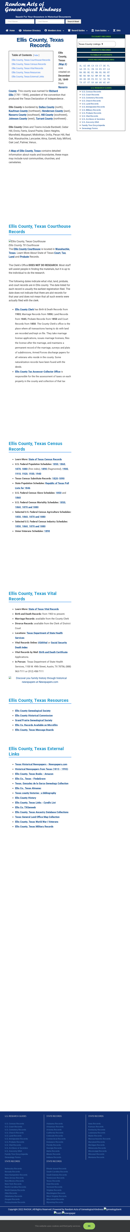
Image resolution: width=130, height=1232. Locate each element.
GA (80, 69)
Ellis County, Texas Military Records (34, 826)
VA (92, 82)
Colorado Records (54, 1136)
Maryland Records (96, 1142)
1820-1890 (58, 478)
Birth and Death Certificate (53, 652)
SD (104, 79)
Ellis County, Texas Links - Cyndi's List (35, 802)
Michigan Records (96, 1145)
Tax (64, 252)
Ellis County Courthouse (27, 249)
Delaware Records (54, 1142)
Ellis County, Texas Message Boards (34, 729)
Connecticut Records (56, 1139)
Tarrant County (44, 118)
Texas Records (53, 1181)
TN (108, 79)
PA (92, 79)
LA (108, 69)
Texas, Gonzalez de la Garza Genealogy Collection (41, 783)
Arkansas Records (55, 1127)
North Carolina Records (15, 1187)
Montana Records (96, 1157)
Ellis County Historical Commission (34, 715)
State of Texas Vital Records (44, 609)
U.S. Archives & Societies (93, 119)
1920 (25, 473)
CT (100, 65)
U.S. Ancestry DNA (90, 122)
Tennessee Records (55, 1178)
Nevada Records (12, 1172)
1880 (25, 469)
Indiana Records (53, 1157)
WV (100, 82)
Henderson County (52, 110)
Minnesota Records (97, 1148)
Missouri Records (96, 1154)
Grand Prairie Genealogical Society (33, 720)
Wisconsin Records (55, 1199)
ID (84, 69)
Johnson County (18, 118)
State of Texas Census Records (45, 459)
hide (36, 55)
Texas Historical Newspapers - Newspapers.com (41, 764)
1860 (62, 464)
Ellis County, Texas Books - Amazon (34, 773)
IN (92, 69)
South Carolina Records (57, 1172)
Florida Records (53, 1145)
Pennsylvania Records (15, 1202)
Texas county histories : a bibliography (35, 793)
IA (96, 69)
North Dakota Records (15, 1190)
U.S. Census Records (91, 92)
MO (104, 72)
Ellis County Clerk (24, 309)
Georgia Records (54, 1148)
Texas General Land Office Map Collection (37, 817)
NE (80, 75)
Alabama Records (54, 1123)
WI (104, 82)
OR (88, 79)
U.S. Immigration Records (93, 107)
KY (104, 69)
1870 (18, 469)
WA (96, 82)
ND (108, 75)
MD (84, 72)
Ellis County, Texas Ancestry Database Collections (41, 812)
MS (100, 72)
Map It (62, 64)
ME (88, 72)
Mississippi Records (97, 1151)
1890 (44, 469)
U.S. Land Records (90, 104)
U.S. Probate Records (91, 113)
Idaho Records (53, 1151)
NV (84, 75)
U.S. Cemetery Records (92, 98)
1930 (31, 473)
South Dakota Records (56, 1175)
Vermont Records (54, 1187)
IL (88, 69)
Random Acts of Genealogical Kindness (84, 1209)
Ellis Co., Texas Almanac (28, 788)
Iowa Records (94, 1123)
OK (84, 79)
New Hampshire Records (16, 1175)
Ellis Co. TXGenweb (25, 807)
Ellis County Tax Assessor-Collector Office (37, 371)
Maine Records (95, 1136)
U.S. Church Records (91, 101)
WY (108, 82)
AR (88, 65)
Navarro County (17, 114)
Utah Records (52, 1184)
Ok (89, 1226)
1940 (38, 473)
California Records (54, 1133)
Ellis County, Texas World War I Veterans (36, 821)
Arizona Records (54, 1130)
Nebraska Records (13, 1169)
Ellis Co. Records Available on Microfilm (36, 725)
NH (88, 75)
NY (100, 75)
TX (80, 82)
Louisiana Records (96, 1133)
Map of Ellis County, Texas (26, 150)
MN (96, 72)
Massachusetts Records (99, 1139)
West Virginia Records (56, 1196)
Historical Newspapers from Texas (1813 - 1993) (41, 769)
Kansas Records (96, 1127)
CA (92, 65)
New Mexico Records (14, 1181)
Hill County (47, 114)
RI (96, 79)
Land (11, 256)
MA (80, 72)
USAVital (42, 642)
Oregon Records (12, 1199)
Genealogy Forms (90, 128)
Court (57, 252)
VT (88, 82)
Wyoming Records (54, 1202)
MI (92, 72)
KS (100, 69)
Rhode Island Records (56, 1169)
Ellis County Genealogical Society (33, 710)
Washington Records (55, 1193)
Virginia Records (54, 1190)
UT (84, 82)
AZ (84, 65)
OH (80, 79)
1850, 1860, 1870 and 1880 (30, 516)
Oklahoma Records (13, 1196)
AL (80, 65)
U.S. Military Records (91, 110)
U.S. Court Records (90, 95)
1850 (55, 464)
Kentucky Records (96, 1130)
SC (100, 79)
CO (96, 65)
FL (108, 65)
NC (104, 75)
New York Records (13, 1184)
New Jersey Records (14, 1178)
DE (104, 65)
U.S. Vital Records (90, 116)
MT (108, 72)
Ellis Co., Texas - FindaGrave (30, 778)
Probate (24, 256)
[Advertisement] (40, 189)
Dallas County (46, 107)
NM (96, 75)
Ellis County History (25, 797)
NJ (92, 75)
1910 (18, 473)
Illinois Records (53, 1154)
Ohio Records (11, 1193)
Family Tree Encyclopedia (93, 125)
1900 (65, 469)
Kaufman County (18, 110)
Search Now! (73, 21)
